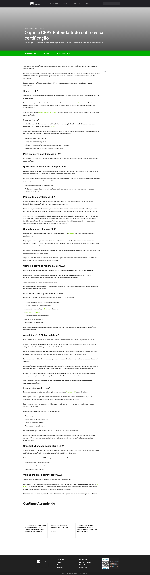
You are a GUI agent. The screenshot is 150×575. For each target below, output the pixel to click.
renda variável (46, 309)
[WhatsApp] (119, 66)
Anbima (53, 126)
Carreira (31, 28)
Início (26, 28)
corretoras (54, 466)
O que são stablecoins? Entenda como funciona (59, 526)
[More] (123, 66)
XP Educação (32, 53)
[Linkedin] (42, 565)
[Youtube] (50, 565)
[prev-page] (24, 541)
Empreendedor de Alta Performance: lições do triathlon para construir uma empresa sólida (87, 528)
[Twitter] (111, 66)
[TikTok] (46, 565)
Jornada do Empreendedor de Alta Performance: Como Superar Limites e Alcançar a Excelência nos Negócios (35, 528)
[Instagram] (37, 565)
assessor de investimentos (75, 103)
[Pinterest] (115, 66)
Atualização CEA (71, 392)
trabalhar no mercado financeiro (47, 112)
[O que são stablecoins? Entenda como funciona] (61, 515)
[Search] (118, 3)
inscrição (71, 233)
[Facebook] (107, 66)
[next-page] (27, 541)
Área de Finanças (39, 28)
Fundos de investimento (32, 312)
